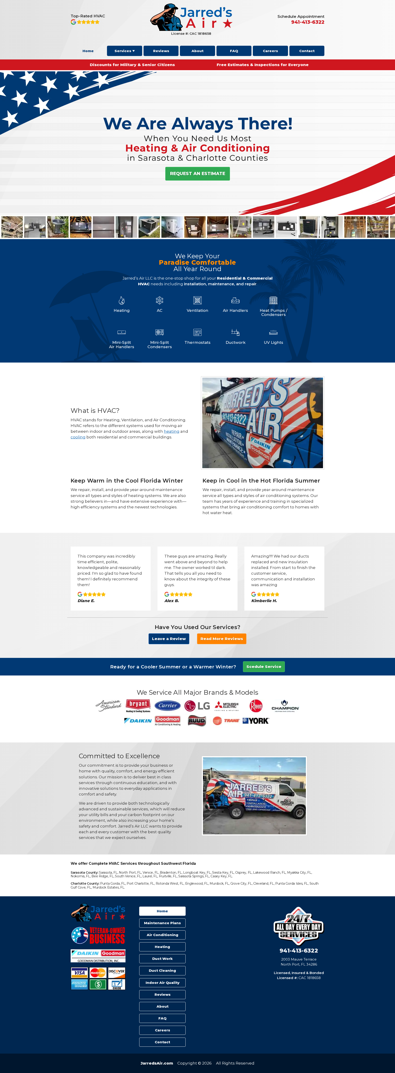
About (197, 51)
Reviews (161, 51)
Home (88, 51)
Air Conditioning (162, 935)
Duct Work (162, 958)
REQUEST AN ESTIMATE (197, 173)
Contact (307, 51)
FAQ (234, 51)
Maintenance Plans (162, 923)
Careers (270, 51)
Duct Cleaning (162, 970)
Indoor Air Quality (162, 982)
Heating (162, 947)
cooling (78, 437)
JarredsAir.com (157, 1063)
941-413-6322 (299, 950)
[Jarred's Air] (191, 29)
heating (171, 431)
